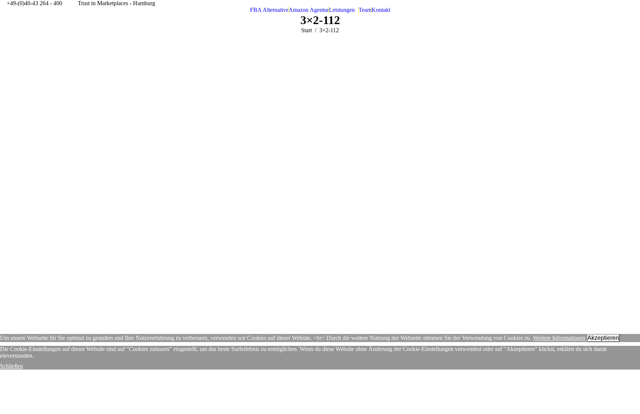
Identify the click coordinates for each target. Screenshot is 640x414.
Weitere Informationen (559, 338)
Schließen (11, 366)
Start (306, 30)
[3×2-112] (320, 182)
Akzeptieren (603, 338)
